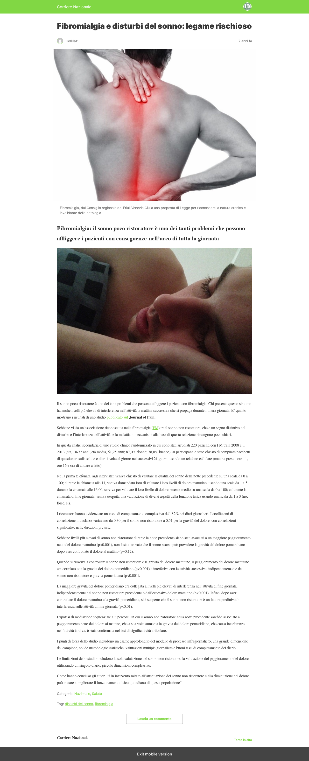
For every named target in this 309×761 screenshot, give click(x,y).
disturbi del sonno (79, 704)
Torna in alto (243, 740)
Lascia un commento (154, 719)
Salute (97, 693)
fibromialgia (104, 704)
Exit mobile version (154, 754)
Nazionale (82, 693)
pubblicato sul (118, 416)
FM (155, 427)
